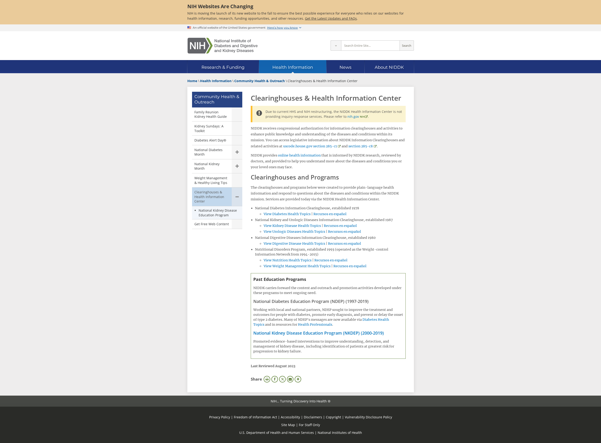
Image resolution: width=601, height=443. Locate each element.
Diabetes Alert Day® (210, 140)
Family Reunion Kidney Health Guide (210, 114)
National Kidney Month (207, 166)
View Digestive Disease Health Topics (294, 243)
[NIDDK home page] (222, 45)
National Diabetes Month (208, 152)
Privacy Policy (219, 417)
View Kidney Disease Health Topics (292, 226)
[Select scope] (336, 45)
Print (267, 379)
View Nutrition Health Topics (288, 260)
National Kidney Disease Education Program (218, 212)
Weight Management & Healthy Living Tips (210, 180)
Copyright (333, 417)
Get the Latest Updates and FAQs (331, 18)
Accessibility (290, 417)
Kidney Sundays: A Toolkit (208, 128)
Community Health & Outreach (216, 99)
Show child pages (237, 152)
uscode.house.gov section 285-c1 (310, 146)
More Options (298, 379)
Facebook (274, 379)
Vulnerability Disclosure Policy (368, 417)
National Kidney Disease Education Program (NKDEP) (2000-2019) (318, 333)
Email (290, 379)
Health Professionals (315, 324)
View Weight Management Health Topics (297, 266)
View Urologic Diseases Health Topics (294, 231)
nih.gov (353, 116)
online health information (299, 155)
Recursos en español (330, 214)
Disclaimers (313, 417)
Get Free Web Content (211, 224)
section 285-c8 (360, 146)
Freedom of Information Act (255, 417)
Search (406, 46)
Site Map (288, 425)
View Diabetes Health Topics (287, 214)
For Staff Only (309, 425)
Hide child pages (237, 196)
